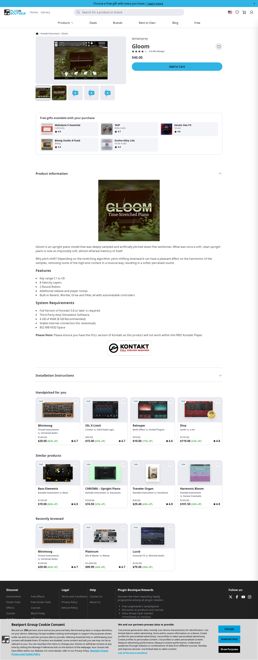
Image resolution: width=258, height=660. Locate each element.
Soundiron (162, 492)
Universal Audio (49, 432)
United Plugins (156, 429)
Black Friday (38, 613)
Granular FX (139, 555)
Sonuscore (115, 492)
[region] (129, 639)
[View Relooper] (153, 409)
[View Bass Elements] (58, 473)
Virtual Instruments (48, 429)
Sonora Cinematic (192, 496)
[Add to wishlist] (219, 46)
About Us (95, 602)
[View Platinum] (105, 536)
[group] (58, 421)
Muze (65, 492)
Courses (35, 607)
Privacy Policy (69, 602)
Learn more (155, 3)
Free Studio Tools (41, 602)
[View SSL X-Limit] (105, 409)
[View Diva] (200, 409)
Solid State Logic (105, 429)
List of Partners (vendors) (132, 653)
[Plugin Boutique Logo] (15, 12)
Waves (106, 555)
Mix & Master (92, 555)
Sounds (10, 613)
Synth (183, 429)
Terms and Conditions (74, 596)
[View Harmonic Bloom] (200, 473)
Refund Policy (70, 607)
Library (45, 12)
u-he (192, 429)
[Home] (37, 33)
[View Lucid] (153, 536)
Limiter (89, 429)
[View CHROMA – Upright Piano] (105, 473)
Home (34, 12)
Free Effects (38, 596)
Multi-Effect (139, 429)
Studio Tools (13, 602)
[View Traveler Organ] (153, 473)
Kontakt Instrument (50, 33)
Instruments (13, 596)
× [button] (254, 3)
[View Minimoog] (58, 409)
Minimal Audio (156, 555)
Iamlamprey (140, 38)
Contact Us (96, 596)
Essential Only (229, 639)
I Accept (229, 629)
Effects (10, 607)
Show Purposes (229, 649)
